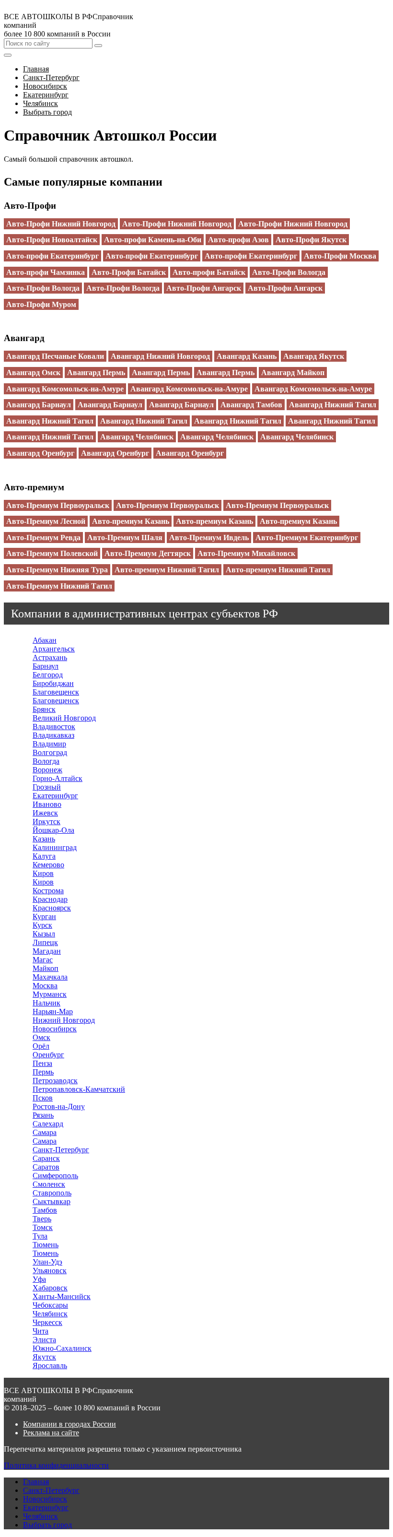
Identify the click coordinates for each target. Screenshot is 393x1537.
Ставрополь (52, 1193)
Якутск (44, 1357)
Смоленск (49, 1184)
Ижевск (45, 813)
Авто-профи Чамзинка (45, 272)
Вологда (46, 761)
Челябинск (50, 1314)
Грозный (47, 787)
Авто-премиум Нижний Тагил (167, 570)
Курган (44, 916)
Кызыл (44, 934)
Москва (45, 985)
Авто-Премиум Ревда (43, 537)
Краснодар (50, 899)
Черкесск (47, 1322)
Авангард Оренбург (40, 453)
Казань (44, 839)
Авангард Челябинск (136, 437)
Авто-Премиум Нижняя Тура (57, 570)
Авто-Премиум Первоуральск (57, 505)
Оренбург (48, 1055)
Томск (43, 1227)
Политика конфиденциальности (56, 1465)
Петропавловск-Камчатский (79, 1089)
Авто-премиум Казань (130, 521)
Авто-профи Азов (238, 240)
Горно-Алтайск (57, 778)
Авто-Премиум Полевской (52, 553)
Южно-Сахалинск (62, 1348)
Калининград (55, 847)
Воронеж (47, 770)
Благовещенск (56, 692)
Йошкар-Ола (53, 830)
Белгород (48, 675)
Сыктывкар (51, 1201)
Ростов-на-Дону (59, 1106)
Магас (43, 960)
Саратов (46, 1167)
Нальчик (46, 1003)
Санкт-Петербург (61, 1150)
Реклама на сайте (51, 1433)
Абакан (45, 640)
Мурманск (50, 994)
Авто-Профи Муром (41, 304)
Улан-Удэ (47, 1262)
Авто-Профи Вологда (288, 272)
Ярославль (50, 1365)
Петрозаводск (55, 1080)
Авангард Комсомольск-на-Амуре (65, 389)
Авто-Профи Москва (340, 256)
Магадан (47, 951)
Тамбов (45, 1210)
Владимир (49, 744)
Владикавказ (53, 735)
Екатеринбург (55, 796)
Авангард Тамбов (251, 405)
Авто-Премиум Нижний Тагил (59, 586)
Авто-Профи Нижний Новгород (61, 224)
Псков (43, 1098)
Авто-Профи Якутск (311, 240)
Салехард (48, 1124)
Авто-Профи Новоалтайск (51, 240)
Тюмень (45, 1245)
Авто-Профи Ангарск (203, 288)
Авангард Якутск (313, 356)
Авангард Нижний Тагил (332, 405)
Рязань (43, 1115)
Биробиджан (53, 683)
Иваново (47, 804)
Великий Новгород (64, 718)
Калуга (44, 856)
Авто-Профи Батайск (129, 272)
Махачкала (50, 977)
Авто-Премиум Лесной (45, 521)
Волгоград (50, 752)
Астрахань (50, 657)
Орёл (41, 1046)
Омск (41, 1037)
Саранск (46, 1158)
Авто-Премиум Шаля (124, 537)
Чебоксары (50, 1305)
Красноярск (52, 908)
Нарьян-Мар (53, 1011)
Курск (42, 925)
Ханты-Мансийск (62, 1296)
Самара (45, 1132)
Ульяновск (50, 1270)
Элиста (44, 1340)
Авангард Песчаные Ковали (55, 356)
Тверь (42, 1219)
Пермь (43, 1072)
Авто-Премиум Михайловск (246, 553)
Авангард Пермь (96, 372)
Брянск (44, 709)
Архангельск (54, 649)
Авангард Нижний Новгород (160, 356)
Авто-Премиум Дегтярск (147, 553)
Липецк (45, 942)
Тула (40, 1236)
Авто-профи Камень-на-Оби (152, 240)
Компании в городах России (69, 1424)
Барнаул (45, 666)
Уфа (39, 1279)
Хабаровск (50, 1288)
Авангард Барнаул (38, 405)
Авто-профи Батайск (209, 272)
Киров (43, 873)
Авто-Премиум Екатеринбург (306, 537)
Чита (40, 1331)
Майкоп (45, 968)
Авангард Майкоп (292, 372)
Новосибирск (55, 1029)
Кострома (48, 891)
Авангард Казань (247, 356)
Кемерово (48, 865)
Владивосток (54, 726)
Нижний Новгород (64, 1020)
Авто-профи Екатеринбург (52, 256)
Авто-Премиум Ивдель (209, 537)
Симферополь (55, 1175)
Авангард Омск (33, 372)
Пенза (42, 1063)
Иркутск (46, 821)
